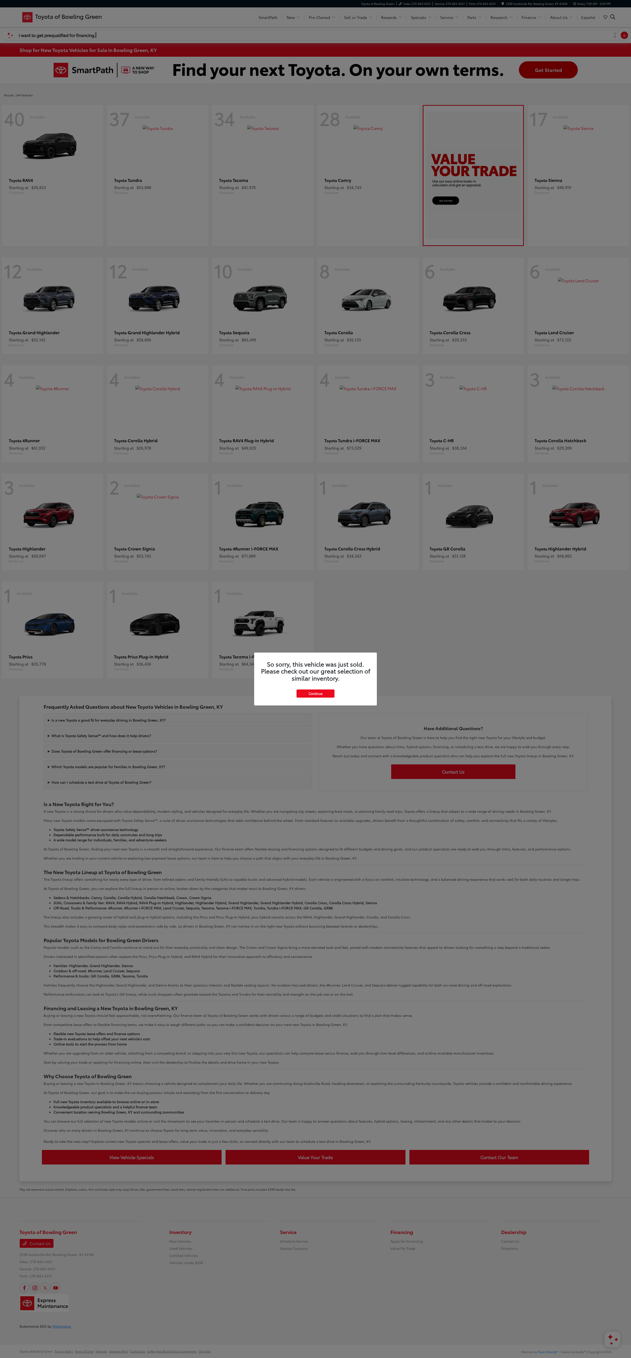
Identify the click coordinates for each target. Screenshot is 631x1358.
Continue (315, 693)
